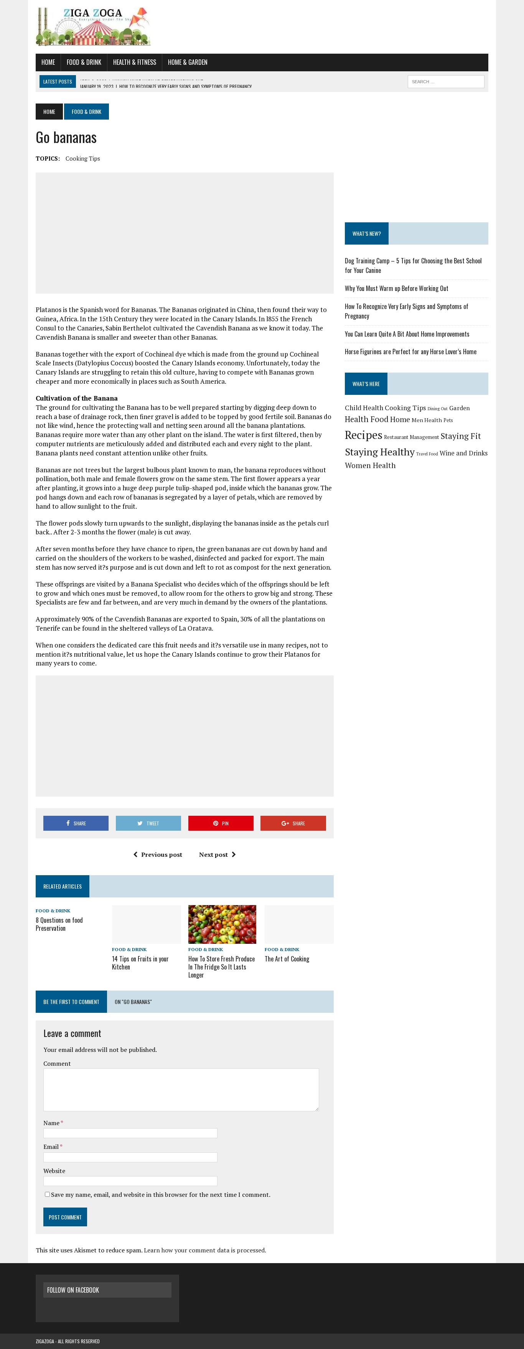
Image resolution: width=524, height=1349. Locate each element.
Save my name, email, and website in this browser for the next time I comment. (160, 1194)
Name (52, 1123)
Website (54, 1171)
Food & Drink (84, 62)
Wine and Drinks (464, 453)
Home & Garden (188, 62)
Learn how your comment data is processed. (205, 1250)
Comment (57, 1063)
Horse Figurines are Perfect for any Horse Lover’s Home (410, 351)
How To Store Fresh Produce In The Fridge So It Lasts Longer (221, 966)
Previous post (161, 854)
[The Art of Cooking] (299, 938)
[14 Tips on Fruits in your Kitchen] (146, 938)
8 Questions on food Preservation (59, 924)
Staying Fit (461, 435)
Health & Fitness (134, 62)
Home (48, 62)
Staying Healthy (380, 451)
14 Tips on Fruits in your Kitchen (140, 962)
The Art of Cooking (287, 958)
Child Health (364, 407)
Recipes (363, 434)
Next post (213, 854)
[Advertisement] (185, 233)
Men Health (427, 420)
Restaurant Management (411, 437)
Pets (448, 420)
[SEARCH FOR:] (446, 80)
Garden (459, 408)
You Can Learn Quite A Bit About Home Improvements (407, 333)
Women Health (370, 465)
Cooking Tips (83, 158)
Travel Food (427, 454)
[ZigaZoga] (262, 27)
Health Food (367, 419)
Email (51, 1146)
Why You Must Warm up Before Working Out (396, 288)
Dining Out (438, 408)
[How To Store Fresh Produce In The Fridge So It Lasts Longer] (222, 939)
